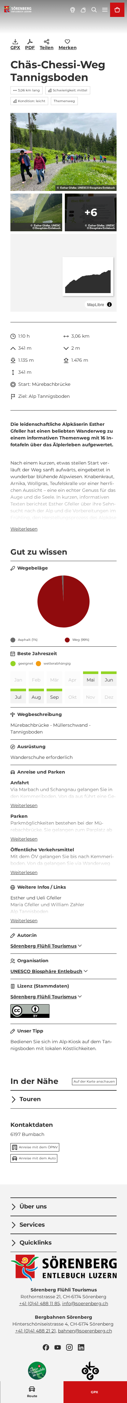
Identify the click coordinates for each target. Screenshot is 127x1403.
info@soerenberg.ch (85, 1303)
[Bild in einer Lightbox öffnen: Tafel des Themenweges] (91, 212)
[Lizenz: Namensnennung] (29, 1016)
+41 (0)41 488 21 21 (35, 1331)
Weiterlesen (23, 529)
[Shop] (117, 10)
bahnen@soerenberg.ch (85, 1331)
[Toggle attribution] (109, 304)
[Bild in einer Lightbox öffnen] (63, 1268)
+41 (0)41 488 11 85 (39, 1303)
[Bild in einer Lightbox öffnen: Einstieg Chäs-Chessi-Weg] (36, 212)
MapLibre (95, 304)
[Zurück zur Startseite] (17, 10)
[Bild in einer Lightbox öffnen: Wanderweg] (63, 152)
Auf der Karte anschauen (94, 1081)
